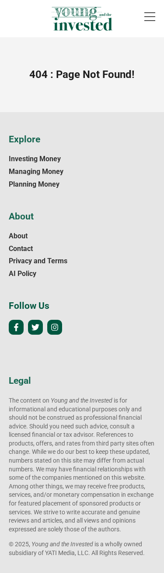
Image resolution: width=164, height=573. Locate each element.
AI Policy (22, 273)
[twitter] (35, 327)
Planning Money (34, 184)
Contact (21, 248)
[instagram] (54, 327)
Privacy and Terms (38, 261)
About (18, 236)
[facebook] (16, 327)
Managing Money (36, 171)
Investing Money (35, 159)
